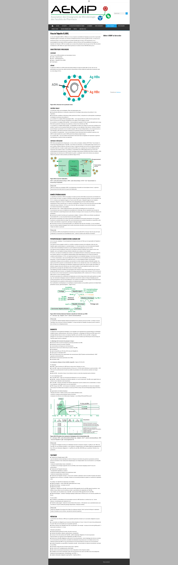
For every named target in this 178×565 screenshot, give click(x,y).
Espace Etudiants (110, 26)
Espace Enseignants (99, 26)
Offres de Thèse (55, 29)
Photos (75, 29)
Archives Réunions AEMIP (66, 29)
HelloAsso (118, 92)
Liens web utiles (82, 29)
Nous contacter (106, 561)
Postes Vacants (121, 26)
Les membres (89, 26)
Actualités (64, 26)
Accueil (57, 26)
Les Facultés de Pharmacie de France (76, 26)
